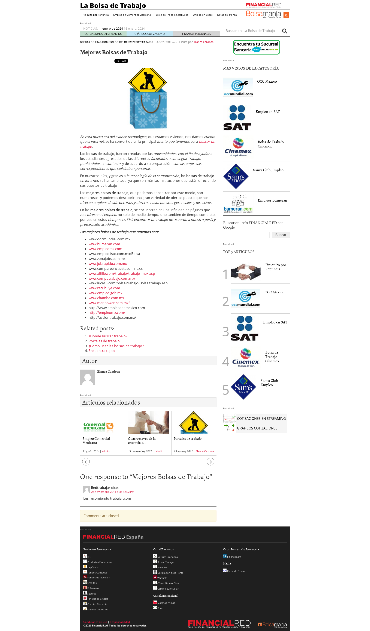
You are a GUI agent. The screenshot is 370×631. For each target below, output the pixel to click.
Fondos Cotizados (97, 572)
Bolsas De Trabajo (93, 42)
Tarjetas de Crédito (97, 598)
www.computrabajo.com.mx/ (112, 278)
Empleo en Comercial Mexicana (132, 15)
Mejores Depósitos (97, 609)
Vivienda (162, 567)
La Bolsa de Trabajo (113, 5)
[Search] (284, 30)
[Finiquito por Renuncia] (246, 269)
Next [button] (210, 464)
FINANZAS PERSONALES (196, 34)
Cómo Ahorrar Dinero (169, 583)
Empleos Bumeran (272, 200)
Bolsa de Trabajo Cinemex (271, 144)
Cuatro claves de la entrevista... (96, 440)
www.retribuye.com (104, 288)
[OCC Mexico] (238, 88)
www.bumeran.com (104, 244)
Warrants (162, 577)
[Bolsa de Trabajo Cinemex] (238, 147)
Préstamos (93, 588)
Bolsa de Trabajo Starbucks (171, 15)
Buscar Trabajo (165, 562)
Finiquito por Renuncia (95, 15)
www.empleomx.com (105, 248)
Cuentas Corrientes (97, 604)
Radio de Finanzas (237, 571)
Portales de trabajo (104, 341)
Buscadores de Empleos (123, 42)
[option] (157, 26)
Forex (160, 608)
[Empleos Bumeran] (238, 203)
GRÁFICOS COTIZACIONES (150, 34)
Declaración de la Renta (170, 572)
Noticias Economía (167, 556)
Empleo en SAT (268, 111)
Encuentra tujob (102, 350)
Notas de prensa (227, 15)
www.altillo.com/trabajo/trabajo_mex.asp (122, 273)
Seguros (91, 593)
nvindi (112, 451)
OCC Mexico (267, 81)
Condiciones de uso (95, 622)
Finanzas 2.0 (234, 556)
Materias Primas (166, 602)
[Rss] (286, 15)
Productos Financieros (99, 562)
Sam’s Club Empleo (268, 170)
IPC (89, 556)
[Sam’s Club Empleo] (236, 176)
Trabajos (146, 42)
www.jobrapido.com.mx (108, 263)
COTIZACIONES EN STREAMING (103, 34)
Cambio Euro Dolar (167, 588)
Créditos (92, 582)
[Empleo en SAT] (237, 118)
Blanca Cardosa (203, 42)
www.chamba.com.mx (106, 298)
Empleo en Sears (202, 15)
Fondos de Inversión (98, 577)
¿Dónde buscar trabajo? (108, 336)
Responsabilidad (120, 622)
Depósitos (92, 567)
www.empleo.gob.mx (105, 293)
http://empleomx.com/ (107, 312)
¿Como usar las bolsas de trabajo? (116, 346)
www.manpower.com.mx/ (109, 302)
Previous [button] (86, 464)
